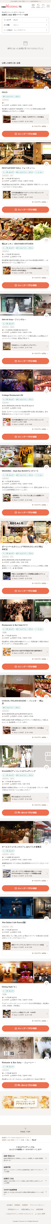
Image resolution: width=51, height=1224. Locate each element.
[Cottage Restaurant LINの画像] (25, 380)
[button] (25, 1158)
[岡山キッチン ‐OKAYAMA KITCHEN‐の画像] (25, 229)
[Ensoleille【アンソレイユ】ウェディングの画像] (25, 756)
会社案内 (9, 1205)
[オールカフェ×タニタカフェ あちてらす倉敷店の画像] (25, 832)
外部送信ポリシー (13, 1209)
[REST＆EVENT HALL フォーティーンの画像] (25, 153)
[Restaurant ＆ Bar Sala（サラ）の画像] (25, 610)
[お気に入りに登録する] (46, 88)
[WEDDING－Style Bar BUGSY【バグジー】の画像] (25, 456)
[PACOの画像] (25, 78)
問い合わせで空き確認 (27, 813)
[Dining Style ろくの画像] (25, 972)
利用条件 (25, 1205)
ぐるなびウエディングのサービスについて (19, 1214)
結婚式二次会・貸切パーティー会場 (13, 1140)
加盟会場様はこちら (27, 1209)
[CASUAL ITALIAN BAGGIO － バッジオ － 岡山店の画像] (25, 686)
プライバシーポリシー (37, 1205)
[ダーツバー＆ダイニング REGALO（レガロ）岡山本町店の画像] (25, 532)
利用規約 (17, 1205)
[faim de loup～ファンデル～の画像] (25, 305)
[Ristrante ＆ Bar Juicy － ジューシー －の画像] (25, 1048)
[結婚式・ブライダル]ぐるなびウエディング (15, 1137)
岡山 (28, 1140)
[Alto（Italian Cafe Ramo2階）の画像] (25, 908)
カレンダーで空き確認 (27, 134)
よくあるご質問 (40, 1214)
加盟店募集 (39, 1209)
